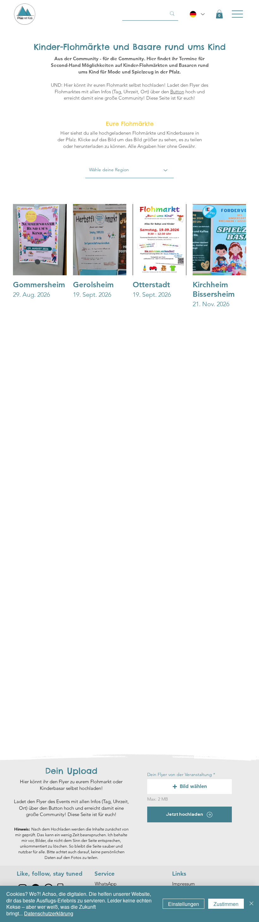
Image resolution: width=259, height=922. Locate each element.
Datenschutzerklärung (48, 913)
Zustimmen (226, 903)
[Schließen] (251, 904)
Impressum (183, 884)
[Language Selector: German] (197, 14)
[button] (219, 14)
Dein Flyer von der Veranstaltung (179, 774)
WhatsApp (106, 884)
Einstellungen (183, 903)
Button (177, 92)
